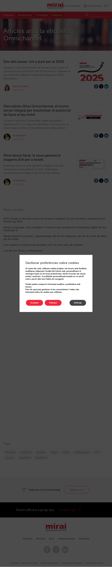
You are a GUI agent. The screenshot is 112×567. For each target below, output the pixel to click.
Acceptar (34, 302)
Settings (78, 302)
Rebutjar (53, 302)
